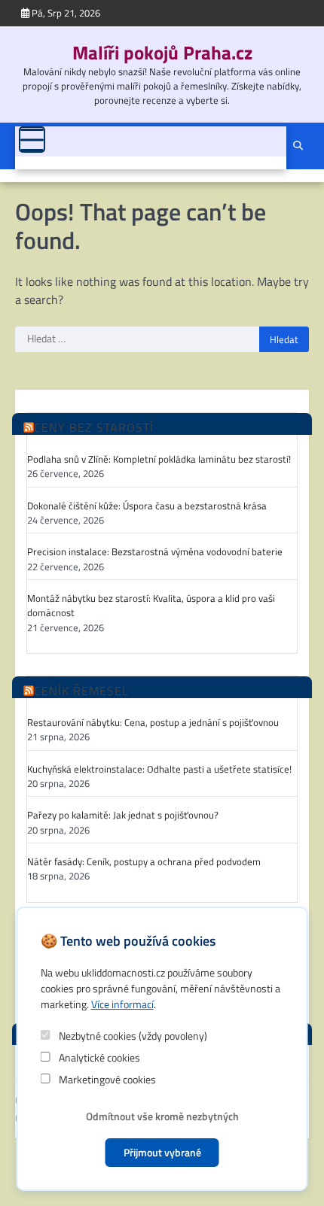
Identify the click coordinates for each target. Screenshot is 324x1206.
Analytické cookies (98, 1057)
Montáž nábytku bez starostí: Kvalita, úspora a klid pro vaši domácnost (151, 605)
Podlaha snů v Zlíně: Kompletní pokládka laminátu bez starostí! (159, 459)
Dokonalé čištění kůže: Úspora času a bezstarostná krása (147, 506)
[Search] (297, 146)
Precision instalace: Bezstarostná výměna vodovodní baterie (155, 552)
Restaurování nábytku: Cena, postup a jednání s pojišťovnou (153, 722)
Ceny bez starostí (94, 428)
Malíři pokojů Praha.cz (162, 52)
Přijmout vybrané (162, 1152)
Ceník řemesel (81, 691)
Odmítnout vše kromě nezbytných (162, 1116)
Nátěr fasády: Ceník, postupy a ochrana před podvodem (144, 862)
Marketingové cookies (106, 1079)
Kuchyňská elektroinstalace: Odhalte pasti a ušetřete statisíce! (159, 769)
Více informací (122, 1004)
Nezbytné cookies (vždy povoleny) (132, 1035)
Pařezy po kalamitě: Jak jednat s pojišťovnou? (123, 815)
